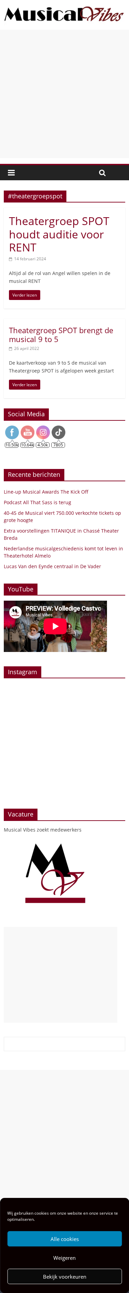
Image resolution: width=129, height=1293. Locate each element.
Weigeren (64, 1257)
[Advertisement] (64, 94)
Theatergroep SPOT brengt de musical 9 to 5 (61, 334)
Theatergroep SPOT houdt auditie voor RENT (59, 233)
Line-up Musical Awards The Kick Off (46, 491)
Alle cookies (65, 1239)
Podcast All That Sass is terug (37, 502)
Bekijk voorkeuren (64, 1276)
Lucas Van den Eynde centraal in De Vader (52, 566)
